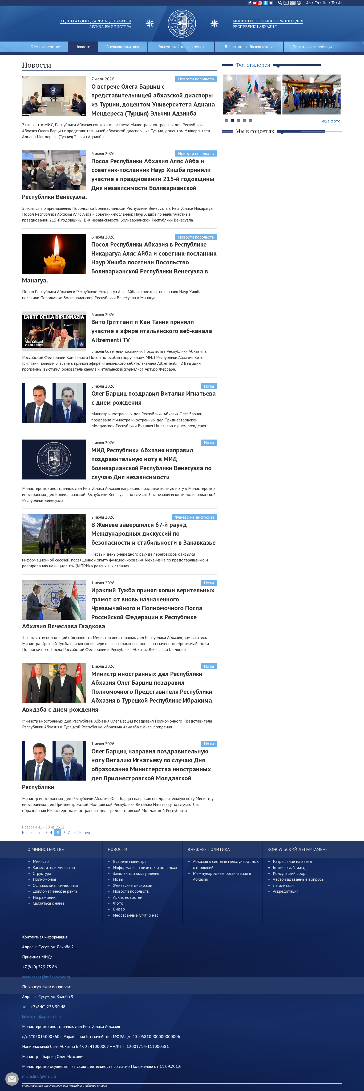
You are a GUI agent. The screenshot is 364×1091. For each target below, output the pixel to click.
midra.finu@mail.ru (39, 1076)
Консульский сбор (289, 873)
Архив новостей (127, 897)
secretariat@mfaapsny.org (46, 976)
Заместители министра (54, 867)
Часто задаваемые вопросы (298, 879)
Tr (333, 2)
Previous (229, 104)
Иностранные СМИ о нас (135, 915)
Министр (41, 861)
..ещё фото (330, 121)
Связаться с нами (48, 903)
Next (334, 104)
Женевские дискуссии (194, 517)
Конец (84, 832)
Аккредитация (285, 891)
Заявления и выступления (136, 873)
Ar (340, 2)
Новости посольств (196, 78)
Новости (83, 46)
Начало (28, 832)
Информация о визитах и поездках (145, 867)
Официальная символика (55, 885)
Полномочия (44, 879)
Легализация (284, 885)
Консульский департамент (181, 46)
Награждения (45, 897)
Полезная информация (313, 46)
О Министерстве (45, 46)
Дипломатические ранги (55, 891)
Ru (325, 2)
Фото (118, 903)
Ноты (209, 386)
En (316, 2)
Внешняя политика (123, 46)
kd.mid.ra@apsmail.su (41, 1016)
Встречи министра (130, 861)
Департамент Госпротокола (248, 46)
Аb (308, 2)
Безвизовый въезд (290, 867)
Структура (42, 873)
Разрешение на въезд (292, 861)
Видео (119, 909)
